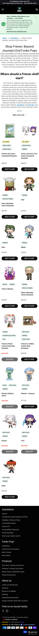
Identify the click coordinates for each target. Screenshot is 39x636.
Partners (5, 588)
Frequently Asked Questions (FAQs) (15, 517)
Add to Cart (10, 169)
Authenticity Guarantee (10, 598)
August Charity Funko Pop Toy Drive (15, 601)
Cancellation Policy (9, 523)
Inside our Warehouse (10, 585)
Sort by (19, 111)
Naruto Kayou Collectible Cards (13, 572)
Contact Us (6, 526)
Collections (6, 546)
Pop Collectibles (11, 617)
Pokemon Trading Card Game (12, 568)
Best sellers (6, 555)
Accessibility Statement (10, 530)
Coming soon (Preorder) (10, 549)
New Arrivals (6, 552)
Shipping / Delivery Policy (11, 520)
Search (4, 514)
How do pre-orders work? (11, 536)
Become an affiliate (9, 591)
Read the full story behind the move (17, 31)
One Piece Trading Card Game (13, 565)
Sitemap (5, 594)
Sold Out (10, 359)
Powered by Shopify (22, 617)
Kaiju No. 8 (31, 105)
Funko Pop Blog (7, 533)
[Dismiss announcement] (36, 17)
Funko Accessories (9, 575)
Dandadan (20, 105)
